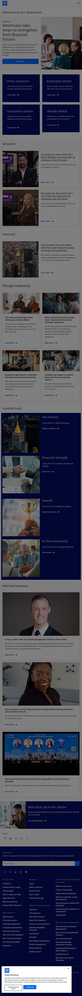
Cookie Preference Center (13, 988)
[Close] (68, 968)
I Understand (30, 987)
